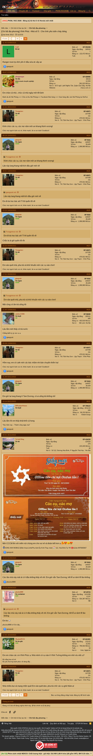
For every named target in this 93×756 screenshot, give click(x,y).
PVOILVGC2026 (62, 11)
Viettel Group (85, 415)
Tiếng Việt (7, 723)
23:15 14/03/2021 (9, 210)
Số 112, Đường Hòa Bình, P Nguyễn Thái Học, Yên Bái (70, 450)
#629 (88, 310)
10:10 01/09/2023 (9, 558)
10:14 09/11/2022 (9, 401)
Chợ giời (47, 11)
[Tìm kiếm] (89, 11)
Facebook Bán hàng (48, 97)
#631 (88, 377)
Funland (35, 11)
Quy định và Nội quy (58, 723)
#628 (88, 274)
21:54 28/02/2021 (9, 107)
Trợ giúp (70, 723)
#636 (88, 635)
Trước (5, 39)
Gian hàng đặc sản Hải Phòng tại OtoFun (73, 97)
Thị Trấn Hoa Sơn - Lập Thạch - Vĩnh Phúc (75, 120)
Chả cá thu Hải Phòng (30, 97)
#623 (88, 107)
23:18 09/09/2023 (9, 588)
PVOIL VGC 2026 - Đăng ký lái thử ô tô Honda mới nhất (30, 21)
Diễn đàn (11, 11)
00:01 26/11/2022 (9, 435)
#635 (88, 588)
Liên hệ (45, 723)
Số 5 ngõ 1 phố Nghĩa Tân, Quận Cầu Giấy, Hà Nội (72, 86)
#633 (88, 435)
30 (17, 39)
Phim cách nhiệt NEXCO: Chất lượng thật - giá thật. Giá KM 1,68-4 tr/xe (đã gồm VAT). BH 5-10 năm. (49, 754)
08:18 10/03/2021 (9, 135)
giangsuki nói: (11, 192)
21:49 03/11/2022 (9, 377)
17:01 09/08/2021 (9, 274)
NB (89, 601)
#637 (88, 667)
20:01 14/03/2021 (9, 171)
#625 (88, 171)
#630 (88, 343)
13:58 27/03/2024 (9, 667)
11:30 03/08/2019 (9, 43)
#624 (88, 135)
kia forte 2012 (8, 35)
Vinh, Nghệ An (85, 650)
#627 (88, 246)
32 (25, 39)
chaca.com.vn (85, 88)
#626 (88, 210)
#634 (88, 558)
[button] (5, 11)
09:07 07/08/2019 (9, 72)
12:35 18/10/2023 (9, 635)
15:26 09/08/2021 (9, 246)
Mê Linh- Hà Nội (84, 323)
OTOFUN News (82, 723)
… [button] (13, 39)
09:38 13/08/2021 (9, 343)
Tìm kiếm (4, 15)
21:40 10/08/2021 (9, 310)
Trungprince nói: (12, 157)
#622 (88, 72)
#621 (88, 43)
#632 (88, 401)
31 (21, 39)
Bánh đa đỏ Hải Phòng (10, 97)
